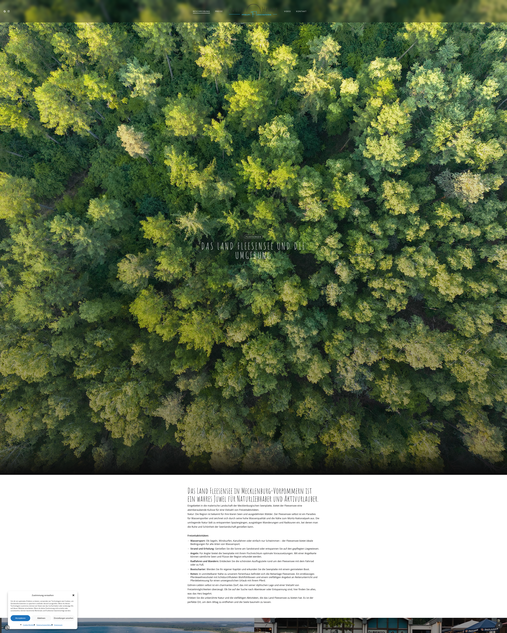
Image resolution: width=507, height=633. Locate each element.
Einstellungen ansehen (63, 618)
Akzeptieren (20, 618)
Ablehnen (41, 618)
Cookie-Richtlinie (29, 625)
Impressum (58, 625)
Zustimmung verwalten (7, 627)
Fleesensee (253, 236)
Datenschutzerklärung (44, 625)
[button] (73, 595)
